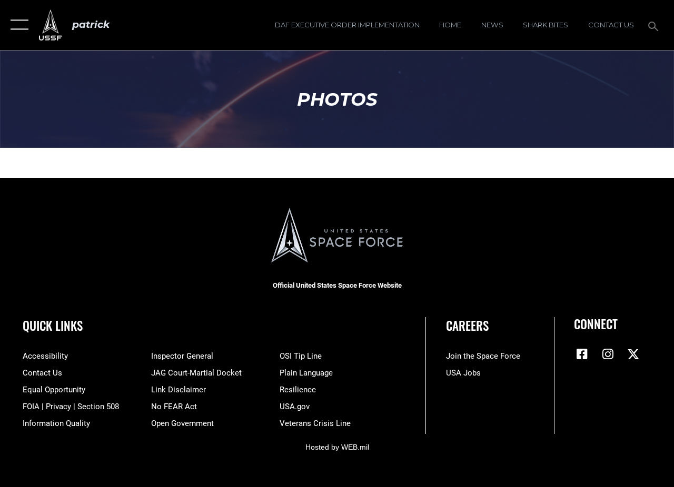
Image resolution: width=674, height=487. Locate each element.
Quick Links (53, 325)
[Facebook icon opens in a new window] (582, 354)
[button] (17, 25)
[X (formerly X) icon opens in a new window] (633, 354)
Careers (467, 325)
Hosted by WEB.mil (337, 447)
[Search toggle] (655, 25)
